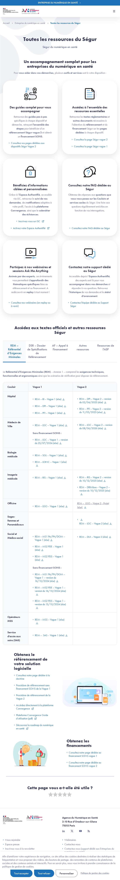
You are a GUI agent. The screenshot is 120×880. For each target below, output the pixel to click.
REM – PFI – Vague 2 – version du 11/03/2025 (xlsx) (95, 410)
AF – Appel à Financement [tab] (60, 347)
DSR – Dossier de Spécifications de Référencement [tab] (37, 351)
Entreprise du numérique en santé (30, 23)
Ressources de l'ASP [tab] (105, 347)
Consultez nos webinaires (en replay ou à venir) (30, 304)
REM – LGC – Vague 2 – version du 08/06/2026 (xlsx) (95, 426)
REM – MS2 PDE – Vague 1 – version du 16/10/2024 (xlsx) (50, 589)
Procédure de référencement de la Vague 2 (33, 696)
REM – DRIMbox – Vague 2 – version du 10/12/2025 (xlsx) (94, 488)
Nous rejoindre (12, 840)
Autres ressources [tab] (83, 347)
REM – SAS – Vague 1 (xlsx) (49, 635)
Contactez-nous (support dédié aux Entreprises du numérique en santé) (89, 850)
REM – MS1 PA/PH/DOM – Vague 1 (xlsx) (50, 538)
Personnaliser (67, 873)
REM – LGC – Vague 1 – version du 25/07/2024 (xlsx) (51, 441)
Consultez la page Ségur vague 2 (91, 139)
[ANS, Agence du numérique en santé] (30, 11)
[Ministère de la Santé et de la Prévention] (12, 822)
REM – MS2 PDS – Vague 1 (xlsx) (49, 558)
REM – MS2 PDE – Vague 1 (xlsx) (49, 548)
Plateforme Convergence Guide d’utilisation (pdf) (32, 716)
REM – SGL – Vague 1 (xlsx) (49, 455)
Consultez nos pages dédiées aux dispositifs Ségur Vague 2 (27, 144)
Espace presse (12, 844)
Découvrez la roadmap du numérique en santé (34, 726)
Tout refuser (44, 873)
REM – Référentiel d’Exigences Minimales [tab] (14, 351)
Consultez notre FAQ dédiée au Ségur (91, 228)
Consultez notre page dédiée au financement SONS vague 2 (85, 764)
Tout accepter (21, 873)
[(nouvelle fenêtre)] (80, 519)
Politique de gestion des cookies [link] (95, 873)
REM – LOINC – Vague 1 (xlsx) (51, 462)
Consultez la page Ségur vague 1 (91, 146)
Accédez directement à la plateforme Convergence (34, 706)
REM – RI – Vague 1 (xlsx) (48, 399)
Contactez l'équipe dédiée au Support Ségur (89, 304)
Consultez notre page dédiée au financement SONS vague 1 (85, 754)
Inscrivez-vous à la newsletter (20, 848)
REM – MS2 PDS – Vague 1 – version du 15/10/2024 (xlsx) (50, 602)
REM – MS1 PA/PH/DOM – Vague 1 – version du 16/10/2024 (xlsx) (50, 578)
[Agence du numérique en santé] (34, 820)
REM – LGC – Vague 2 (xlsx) (93, 523)
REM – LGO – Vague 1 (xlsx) (49, 506)
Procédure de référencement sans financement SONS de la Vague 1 (33, 687)
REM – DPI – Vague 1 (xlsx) (49, 406)
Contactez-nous (72, 844)
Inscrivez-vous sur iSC (29, 221)
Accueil (6, 23)
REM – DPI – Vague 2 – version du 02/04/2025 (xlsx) (95, 400)
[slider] (60, 794)
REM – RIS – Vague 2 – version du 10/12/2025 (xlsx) (95, 479)
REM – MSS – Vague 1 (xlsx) (49, 619)
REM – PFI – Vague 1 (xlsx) (48, 413)
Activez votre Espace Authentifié (29, 228)
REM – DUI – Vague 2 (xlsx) (93, 536)
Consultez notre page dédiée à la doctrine (33, 677)
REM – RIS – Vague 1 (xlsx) (49, 477)
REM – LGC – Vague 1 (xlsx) (49, 425)
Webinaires (70, 840)
